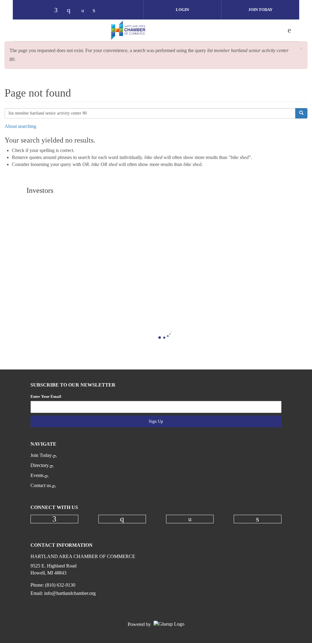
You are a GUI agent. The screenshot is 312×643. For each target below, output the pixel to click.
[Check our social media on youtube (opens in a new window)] (84, 10)
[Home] (128, 30)
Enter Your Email (45, 396)
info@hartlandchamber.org (70, 593)
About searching (20, 126)
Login (182, 9)
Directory (39, 465)
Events (37, 475)
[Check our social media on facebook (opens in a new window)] (58, 10)
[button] (301, 49)
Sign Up (156, 421)
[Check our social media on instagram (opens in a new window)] (71, 10)
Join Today (260, 9)
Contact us (40, 485)
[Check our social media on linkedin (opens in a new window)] (97, 10)
